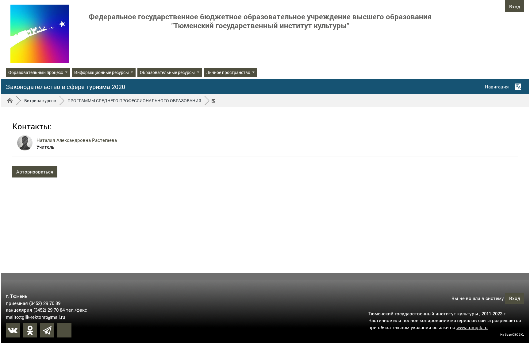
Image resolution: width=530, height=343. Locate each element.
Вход (514, 6)
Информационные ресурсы (102, 72)
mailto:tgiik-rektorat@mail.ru (35, 317)
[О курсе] (215, 100)
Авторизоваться (34, 172)
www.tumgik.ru (472, 327)
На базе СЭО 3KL (512, 335)
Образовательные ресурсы (168, 72)
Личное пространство (228, 72)
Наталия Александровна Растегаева (76, 140)
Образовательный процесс (36, 72)
